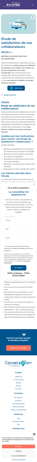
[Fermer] (33, 184)
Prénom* (8, 220)
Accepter (18, 446)
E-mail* (7, 238)
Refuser (18, 451)
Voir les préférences (18, 456)
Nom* (7, 229)
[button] (34, 434)
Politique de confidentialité (18, 459)
